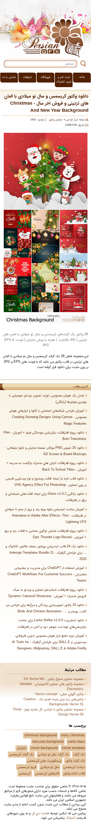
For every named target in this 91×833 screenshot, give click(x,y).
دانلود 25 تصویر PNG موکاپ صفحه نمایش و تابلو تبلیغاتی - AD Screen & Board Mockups (45, 451)
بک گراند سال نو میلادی (53, 754)
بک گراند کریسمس (21, 754)
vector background (44, 748)
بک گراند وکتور (75, 760)
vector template (73, 748)
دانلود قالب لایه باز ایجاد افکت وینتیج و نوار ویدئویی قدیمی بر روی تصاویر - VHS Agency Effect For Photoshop (45, 482)
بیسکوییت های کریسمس (44, 760)
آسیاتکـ (70, 818)
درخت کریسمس (74, 767)
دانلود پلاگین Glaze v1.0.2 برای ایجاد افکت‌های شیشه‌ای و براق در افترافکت (46, 497)
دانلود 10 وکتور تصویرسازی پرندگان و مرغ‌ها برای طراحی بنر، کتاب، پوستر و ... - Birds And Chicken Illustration (46, 608)
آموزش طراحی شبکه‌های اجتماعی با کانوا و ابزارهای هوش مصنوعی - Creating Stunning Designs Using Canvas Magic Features (47, 417)
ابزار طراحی (72, 120)
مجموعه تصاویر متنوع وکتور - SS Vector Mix (53, 679)
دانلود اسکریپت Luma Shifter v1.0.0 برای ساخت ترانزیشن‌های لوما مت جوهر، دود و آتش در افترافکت (51, 623)
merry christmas (73, 735)
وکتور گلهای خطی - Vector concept (59, 694)
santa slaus (76, 741)
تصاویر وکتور (55, 120)
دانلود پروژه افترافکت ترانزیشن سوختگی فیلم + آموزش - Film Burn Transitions (45, 436)
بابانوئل (21, 748)
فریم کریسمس (26, 767)
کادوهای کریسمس (47, 773)
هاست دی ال (40, 813)
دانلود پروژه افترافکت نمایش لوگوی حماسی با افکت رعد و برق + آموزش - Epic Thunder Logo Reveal (45, 534)
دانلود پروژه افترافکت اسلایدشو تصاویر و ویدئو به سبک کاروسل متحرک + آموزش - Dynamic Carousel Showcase (47, 593)
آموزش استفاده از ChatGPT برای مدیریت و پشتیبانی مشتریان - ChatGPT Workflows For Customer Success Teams (47, 574)
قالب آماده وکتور (74, 773)
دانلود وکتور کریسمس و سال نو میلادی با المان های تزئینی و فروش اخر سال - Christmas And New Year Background (46, 103)
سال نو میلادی (49, 767)
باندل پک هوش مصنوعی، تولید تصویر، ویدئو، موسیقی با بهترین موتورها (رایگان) (47, 399)
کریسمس (25, 773)
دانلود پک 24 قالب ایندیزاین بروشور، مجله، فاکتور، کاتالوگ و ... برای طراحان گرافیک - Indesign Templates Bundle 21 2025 (46, 553)
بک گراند (79, 754)
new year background (47, 741)
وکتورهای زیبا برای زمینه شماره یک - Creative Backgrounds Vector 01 (53, 702)
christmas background (40, 735)
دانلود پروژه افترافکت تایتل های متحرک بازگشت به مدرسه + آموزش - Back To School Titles (46, 466)
